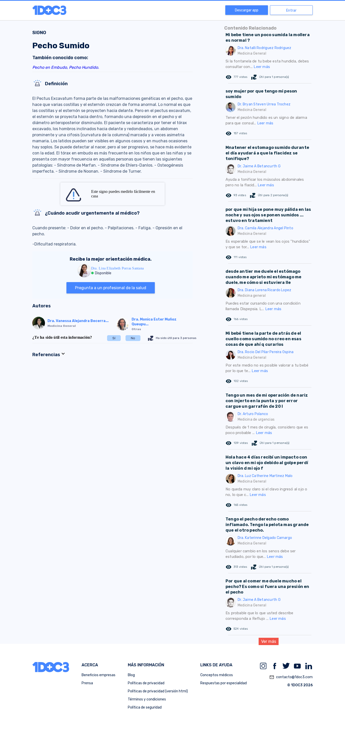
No (133, 338)
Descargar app (246, 10)
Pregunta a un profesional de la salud (110, 287)
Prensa (87, 683)
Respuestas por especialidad (223, 683)
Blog (131, 675)
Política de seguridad (145, 707)
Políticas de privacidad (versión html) (158, 691)
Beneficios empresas (98, 675)
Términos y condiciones (147, 699)
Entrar (291, 10)
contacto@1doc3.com (291, 677)
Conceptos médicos (216, 675)
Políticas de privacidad (146, 683)
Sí (113, 338)
